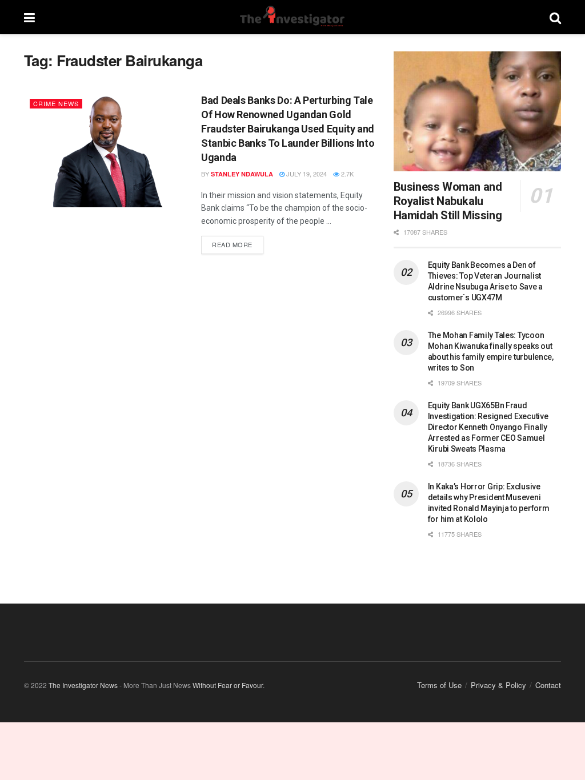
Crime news (56, 103)
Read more (237, 242)
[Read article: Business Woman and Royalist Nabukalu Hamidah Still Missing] (477, 111)
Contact (548, 685)
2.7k (346, 173)
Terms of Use (439, 685)
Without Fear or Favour (228, 685)
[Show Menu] (29, 17)
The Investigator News (83, 685)
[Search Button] (555, 17)
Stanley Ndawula (242, 174)
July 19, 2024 (306, 173)
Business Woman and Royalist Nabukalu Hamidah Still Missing (448, 201)
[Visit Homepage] (292, 17)
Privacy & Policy (498, 685)
